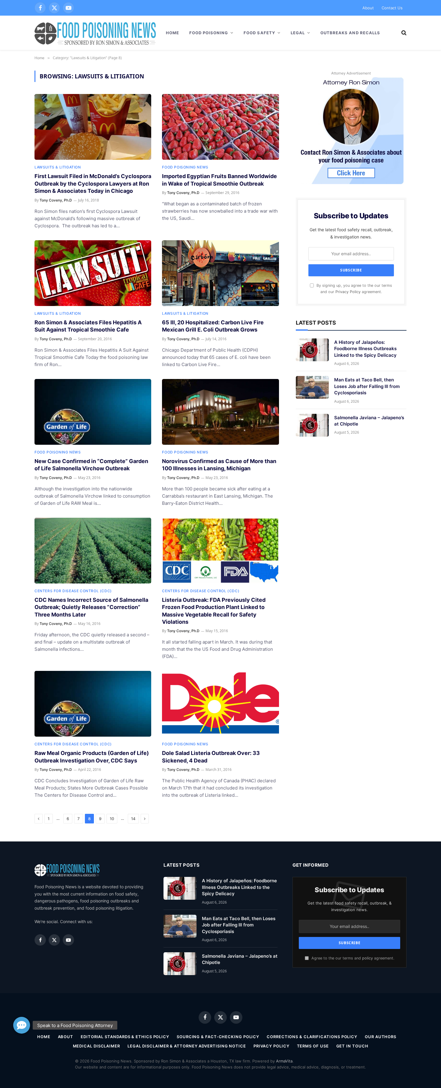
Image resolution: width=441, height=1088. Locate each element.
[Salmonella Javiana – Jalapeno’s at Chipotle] (312, 425)
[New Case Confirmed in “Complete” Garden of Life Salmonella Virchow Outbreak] (92, 412)
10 (112, 818)
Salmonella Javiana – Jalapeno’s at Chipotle (369, 421)
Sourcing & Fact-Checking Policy (218, 1036)
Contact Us (392, 7)
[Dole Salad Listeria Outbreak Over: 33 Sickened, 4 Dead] (220, 704)
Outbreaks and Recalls (350, 32)
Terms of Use (313, 1046)
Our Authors (380, 1036)
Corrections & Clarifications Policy (312, 1036)
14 (133, 818)
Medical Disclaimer (96, 1046)
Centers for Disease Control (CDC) (73, 591)
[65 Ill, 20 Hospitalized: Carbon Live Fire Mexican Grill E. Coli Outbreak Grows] (220, 273)
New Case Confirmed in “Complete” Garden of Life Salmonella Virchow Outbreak (91, 464)
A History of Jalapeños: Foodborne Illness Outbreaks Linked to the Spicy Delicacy (365, 348)
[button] (21, 1025)
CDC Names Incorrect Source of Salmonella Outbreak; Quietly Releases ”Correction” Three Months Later (91, 607)
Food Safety (259, 32)
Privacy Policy (348, 291)
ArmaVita (284, 1061)
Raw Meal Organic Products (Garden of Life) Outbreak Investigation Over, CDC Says (91, 756)
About (368, 7)
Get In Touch (352, 1046)
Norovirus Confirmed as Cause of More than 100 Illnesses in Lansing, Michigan (219, 464)
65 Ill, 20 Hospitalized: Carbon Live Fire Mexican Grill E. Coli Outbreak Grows (213, 326)
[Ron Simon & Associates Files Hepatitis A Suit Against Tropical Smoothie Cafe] (92, 273)
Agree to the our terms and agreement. (352, 958)
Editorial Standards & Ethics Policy (125, 1036)
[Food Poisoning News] (95, 32)
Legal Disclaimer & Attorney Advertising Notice (187, 1046)
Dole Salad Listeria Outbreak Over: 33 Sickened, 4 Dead (211, 756)
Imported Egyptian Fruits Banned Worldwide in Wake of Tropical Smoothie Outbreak (219, 179)
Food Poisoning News (185, 167)
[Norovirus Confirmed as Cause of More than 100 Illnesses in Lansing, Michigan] (220, 412)
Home (172, 32)
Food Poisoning (208, 32)
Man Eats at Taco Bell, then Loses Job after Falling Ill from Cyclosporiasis (367, 386)
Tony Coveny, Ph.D (56, 200)
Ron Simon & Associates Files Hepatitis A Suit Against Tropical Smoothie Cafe (88, 326)
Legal (298, 32)
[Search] (403, 33)
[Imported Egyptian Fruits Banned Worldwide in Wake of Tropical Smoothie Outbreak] (220, 127)
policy (367, 958)
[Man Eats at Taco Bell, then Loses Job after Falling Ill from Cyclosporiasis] (312, 387)
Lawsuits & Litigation (57, 167)
